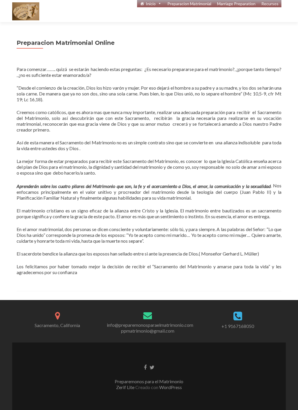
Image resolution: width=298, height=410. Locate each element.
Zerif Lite (125, 387)
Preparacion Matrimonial (189, 3)
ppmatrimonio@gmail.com (147, 330)
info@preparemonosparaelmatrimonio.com (150, 325)
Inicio (151, 3)
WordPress (170, 387)
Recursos (270, 3)
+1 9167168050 (237, 326)
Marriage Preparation (236, 3)
